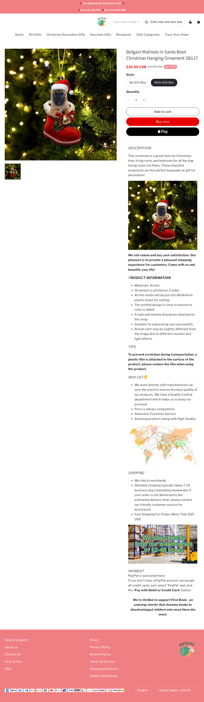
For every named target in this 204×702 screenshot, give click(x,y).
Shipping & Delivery (104, 669)
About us (11, 647)
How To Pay (13, 661)
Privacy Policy (100, 647)
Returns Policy (100, 654)
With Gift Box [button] (164, 82)
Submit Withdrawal (104, 676)
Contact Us (13, 654)
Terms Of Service (102, 661)
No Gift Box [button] (137, 82)
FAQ (8, 669)
